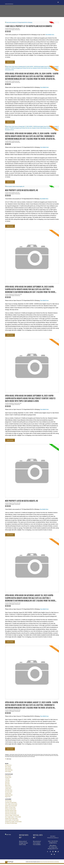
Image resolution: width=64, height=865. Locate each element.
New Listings (8, 766)
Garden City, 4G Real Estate (36, 754)
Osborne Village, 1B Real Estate (33, 755)
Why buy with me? (23, 841)
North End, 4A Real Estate (10, 810)
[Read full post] (32, 23)
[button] (47, 851)
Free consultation (37, 844)
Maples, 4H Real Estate (44, 754)
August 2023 (8, 796)
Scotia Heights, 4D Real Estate (14, 29)
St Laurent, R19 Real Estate (31, 756)
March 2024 (7, 785)
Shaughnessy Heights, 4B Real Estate (20, 756)
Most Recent (8, 775)
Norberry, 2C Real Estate (52, 754)
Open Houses (8, 768)
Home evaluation (36, 843)
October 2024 (8, 777)
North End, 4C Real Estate (24, 755)
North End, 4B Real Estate (15, 755)
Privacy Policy (42, 861)
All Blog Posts (8, 765)
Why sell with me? (37, 841)
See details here (50, 34)
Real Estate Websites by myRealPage (52, 861)
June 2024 (7, 780)
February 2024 (8, 787)
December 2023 (8, 790)
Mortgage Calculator (23, 843)
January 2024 (8, 788)
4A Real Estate (12, 754)
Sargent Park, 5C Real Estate (54, 755)
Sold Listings (8, 771)
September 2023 (8, 795)
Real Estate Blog (8, 770)
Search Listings (22, 844)
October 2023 (8, 793)
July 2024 (7, 779)
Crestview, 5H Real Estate (18, 754)
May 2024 (7, 782)
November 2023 (8, 791)
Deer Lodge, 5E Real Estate (27, 754)
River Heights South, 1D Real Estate (43, 755)
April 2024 (7, 783)
